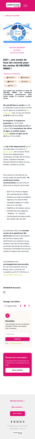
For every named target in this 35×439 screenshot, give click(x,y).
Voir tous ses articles (17, 52)
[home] (15, 5)
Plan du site (22, 428)
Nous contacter (17, 413)
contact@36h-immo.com (12, 274)
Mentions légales (14, 428)
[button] (25, 6)
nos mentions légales (15, 343)
